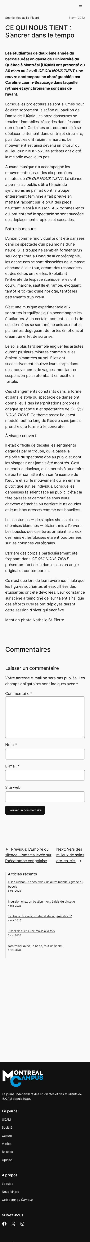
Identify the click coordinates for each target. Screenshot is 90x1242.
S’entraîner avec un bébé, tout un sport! (35, 946)
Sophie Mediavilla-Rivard (22, 17)
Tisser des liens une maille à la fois (31, 931)
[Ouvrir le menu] (80, 6)
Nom (11, 744)
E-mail (12, 766)
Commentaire (18, 693)
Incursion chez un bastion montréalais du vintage (41, 901)
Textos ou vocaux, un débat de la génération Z (40, 916)
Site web (13, 787)
